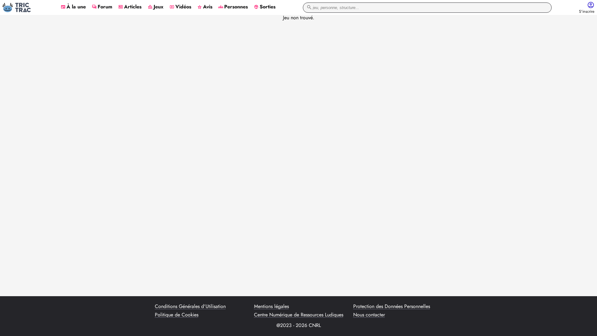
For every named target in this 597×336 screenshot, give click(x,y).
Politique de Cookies (176, 315)
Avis (204, 7)
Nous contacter (369, 315)
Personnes (233, 7)
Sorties (264, 7)
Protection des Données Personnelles (391, 306)
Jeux (156, 7)
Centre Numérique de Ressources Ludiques (298, 315)
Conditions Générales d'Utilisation (190, 306)
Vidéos (180, 7)
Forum (102, 7)
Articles (129, 7)
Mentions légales (271, 306)
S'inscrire (587, 11)
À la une (73, 7)
